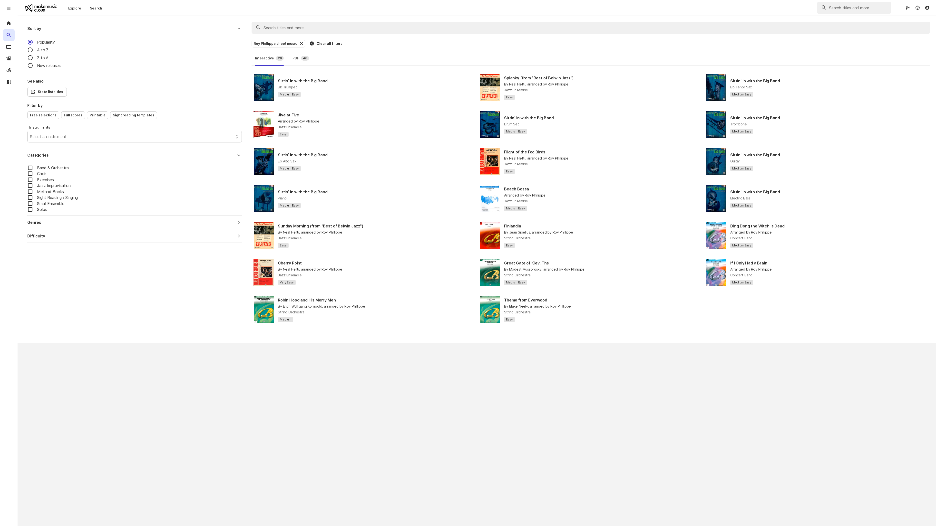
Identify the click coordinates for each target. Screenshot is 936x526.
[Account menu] (927, 8)
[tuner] (908, 8)
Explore (74, 8)
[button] (134, 28)
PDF (299, 58)
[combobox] (30, 137)
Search (96, 8)
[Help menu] (917, 8)
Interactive (268, 58)
